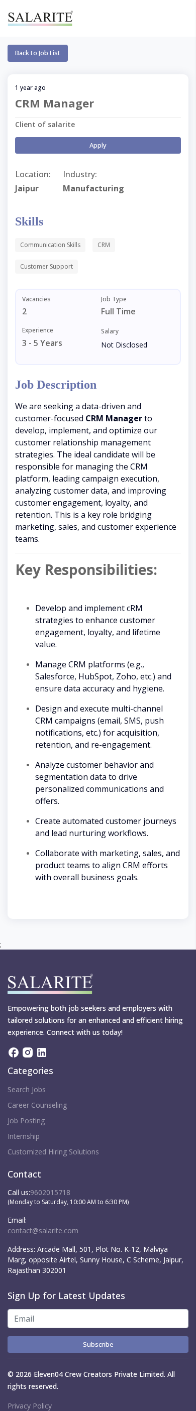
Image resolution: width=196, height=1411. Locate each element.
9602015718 (50, 1192)
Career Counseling (37, 1105)
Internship (24, 1136)
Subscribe (98, 1344)
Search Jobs (27, 1089)
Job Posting (26, 1120)
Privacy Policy (30, 1405)
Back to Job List (37, 52)
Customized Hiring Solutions (53, 1151)
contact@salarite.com (43, 1230)
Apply (98, 145)
